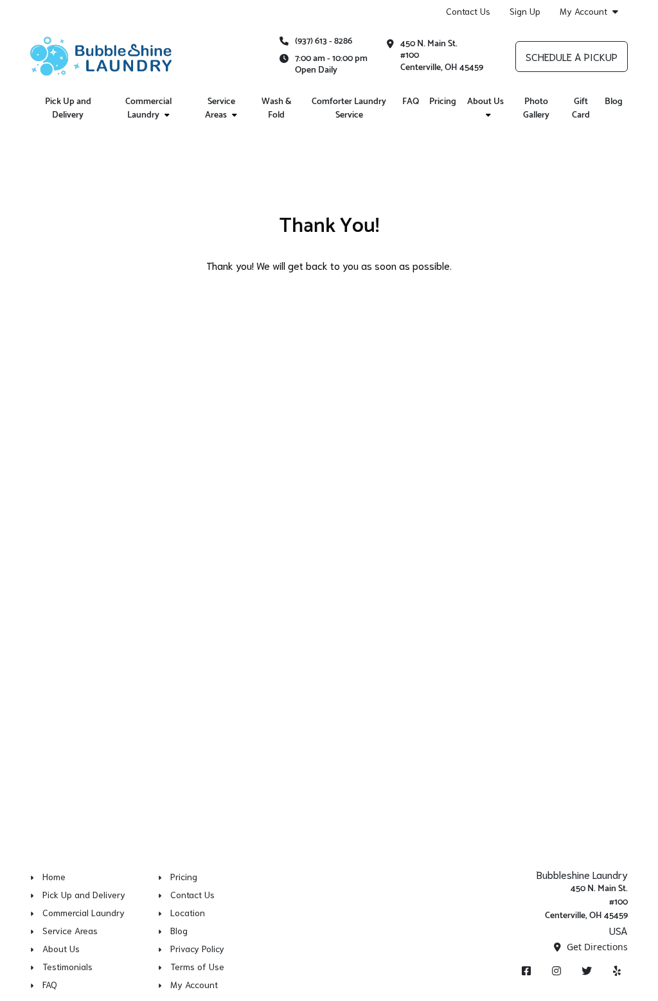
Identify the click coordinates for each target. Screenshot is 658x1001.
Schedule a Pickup (572, 56)
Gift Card (581, 108)
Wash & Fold (276, 108)
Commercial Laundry (148, 108)
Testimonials (67, 966)
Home (54, 876)
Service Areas (220, 108)
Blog (614, 101)
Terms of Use (197, 966)
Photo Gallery (536, 108)
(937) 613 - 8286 (323, 41)
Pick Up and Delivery (68, 108)
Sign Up (525, 11)
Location (187, 912)
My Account (583, 11)
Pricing (442, 101)
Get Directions (596, 947)
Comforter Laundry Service (349, 108)
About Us (485, 101)
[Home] (101, 56)
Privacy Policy (197, 948)
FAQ (410, 101)
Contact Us (468, 11)
